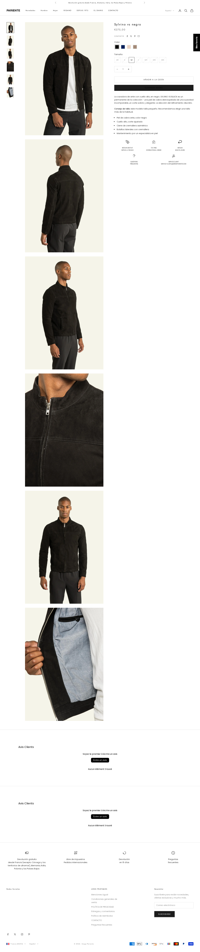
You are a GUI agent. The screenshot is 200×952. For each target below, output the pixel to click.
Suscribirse (164, 914)
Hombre (44, 10)
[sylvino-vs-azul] (123, 47)
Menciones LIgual (99, 894)
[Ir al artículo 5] (10, 79)
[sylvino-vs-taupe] (135, 47)
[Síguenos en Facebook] (8, 934)
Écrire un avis (100, 760)
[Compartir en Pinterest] (135, 36)
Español (168, 11)
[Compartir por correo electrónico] (139, 36)
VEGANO (67, 10)
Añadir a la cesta (154, 79)
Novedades (30, 10)
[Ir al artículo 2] (10, 40)
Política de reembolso (102, 915)
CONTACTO (113, 10)
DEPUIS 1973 (82, 10)
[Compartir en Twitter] (131, 36)
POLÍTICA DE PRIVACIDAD (102, 907)
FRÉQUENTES (134, 163)
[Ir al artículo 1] (10, 27)
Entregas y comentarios (103, 911)
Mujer (55, 10)
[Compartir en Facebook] (127, 36)
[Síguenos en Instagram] (22, 934)
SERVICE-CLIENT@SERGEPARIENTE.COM (173, 164)
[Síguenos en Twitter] (15, 934)
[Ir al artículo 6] (10, 92)
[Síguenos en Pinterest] (29, 934)
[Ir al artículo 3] (10, 53)
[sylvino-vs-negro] (117, 47)
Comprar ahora (154, 87)
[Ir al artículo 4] (10, 66)
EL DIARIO (98, 10)
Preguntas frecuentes (101, 924)
